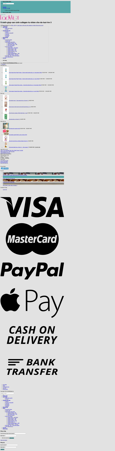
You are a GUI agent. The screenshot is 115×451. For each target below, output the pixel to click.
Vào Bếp (7, 406)
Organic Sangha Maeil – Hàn (13, 423)
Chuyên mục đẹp (6, 400)
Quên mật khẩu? (3, 440)
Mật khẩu (2, 435)
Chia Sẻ (6, 401)
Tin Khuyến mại (6, 386)
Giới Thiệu (5, 396)
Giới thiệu (5, 384)
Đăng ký (2, 449)
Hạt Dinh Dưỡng (8, 409)
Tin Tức (6, 399)
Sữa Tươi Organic (9, 416)
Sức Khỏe (7, 404)
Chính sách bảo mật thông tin (9, 178)
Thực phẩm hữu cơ (9, 426)
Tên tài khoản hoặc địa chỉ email (7, 433)
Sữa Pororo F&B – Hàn (12, 414)
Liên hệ (4, 427)
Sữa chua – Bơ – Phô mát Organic (12, 425)
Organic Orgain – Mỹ (12, 412)
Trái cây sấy (7, 410)
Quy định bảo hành (4, 160)
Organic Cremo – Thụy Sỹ (13, 424)
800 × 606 (13, 25)
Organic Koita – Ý (11, 422)
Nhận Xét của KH (8, 398)
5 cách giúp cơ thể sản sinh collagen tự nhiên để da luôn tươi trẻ (30, 25)
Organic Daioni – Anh (12, 418)
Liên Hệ (4, 388)
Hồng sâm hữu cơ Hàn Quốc (8, 182)
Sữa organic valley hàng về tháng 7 (10, 185)
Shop (4, 385)
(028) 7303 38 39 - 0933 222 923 (7, 151)
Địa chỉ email (3, 444)
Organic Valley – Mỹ (12, 419)
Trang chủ (5, 395)
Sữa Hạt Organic (11, 415)
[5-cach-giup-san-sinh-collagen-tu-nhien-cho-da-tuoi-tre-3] (24, 62)
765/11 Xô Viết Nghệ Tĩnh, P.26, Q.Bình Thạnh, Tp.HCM (11, 150)
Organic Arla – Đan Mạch (13, 417)
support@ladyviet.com (5, 152)
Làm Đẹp (7, 403)
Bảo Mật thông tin (4, 163)
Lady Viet (5, 189)
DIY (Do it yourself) (9, 402)
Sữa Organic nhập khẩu (10, 411)
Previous (2, 64)
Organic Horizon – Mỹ (12, 420)
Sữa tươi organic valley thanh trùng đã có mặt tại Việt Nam (15, 175)
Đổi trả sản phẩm (4, 161)
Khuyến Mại (5, 389)
